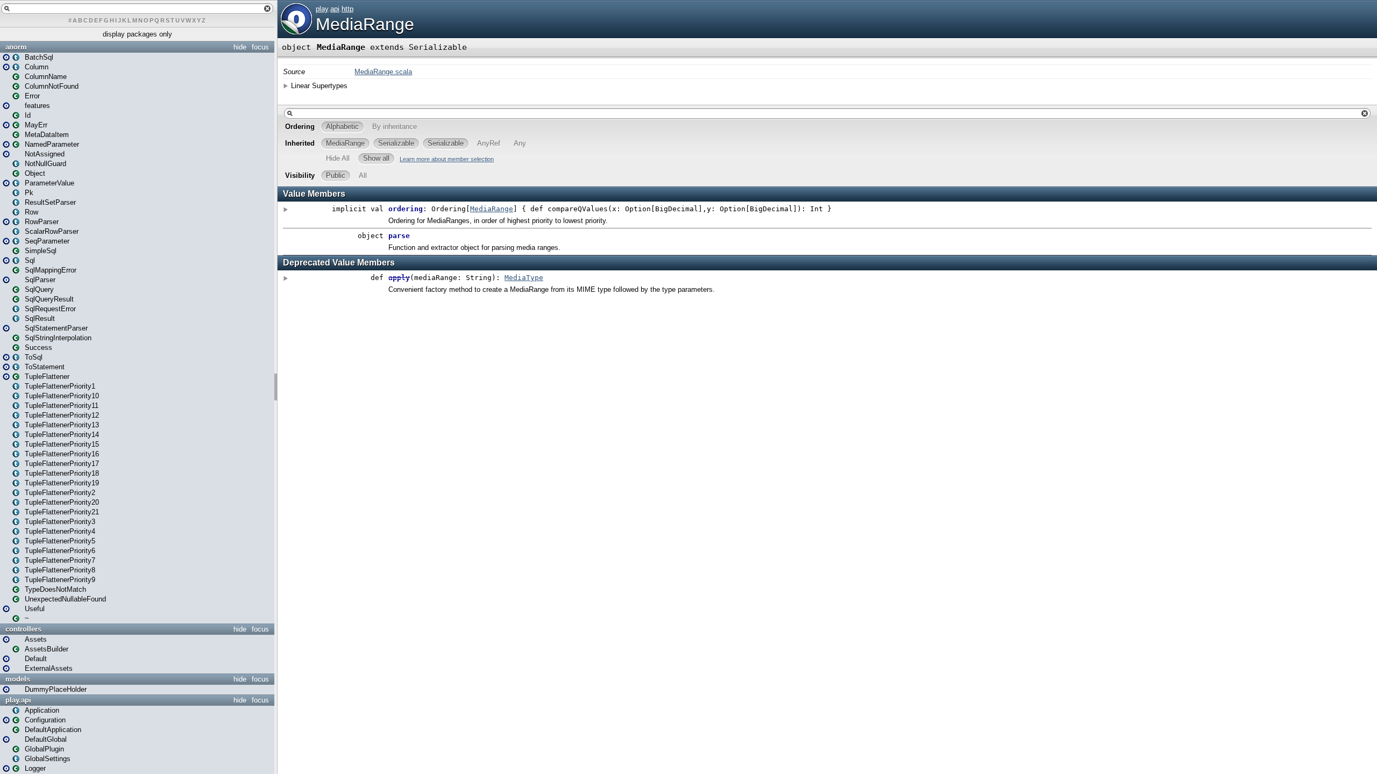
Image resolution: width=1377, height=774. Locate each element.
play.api (18, 700)
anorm (16, 47)
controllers (23, 629)
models (17, 679)
